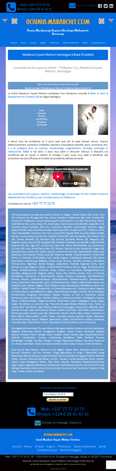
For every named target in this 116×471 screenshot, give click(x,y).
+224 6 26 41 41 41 (40, 9)
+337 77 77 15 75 (39, 5)
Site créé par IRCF (58, 468)
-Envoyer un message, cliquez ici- (73, 457)
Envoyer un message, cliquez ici (90, 5)
